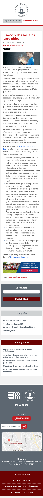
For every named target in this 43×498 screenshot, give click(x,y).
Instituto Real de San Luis (13, 45)
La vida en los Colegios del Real (18, 327)
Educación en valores (18, 277)
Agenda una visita (13, 21)
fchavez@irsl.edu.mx (19, 257)
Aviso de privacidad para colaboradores (21, 486)
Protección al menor (21, 481)
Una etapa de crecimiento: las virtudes (20, 366)
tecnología (9, 331)
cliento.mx (28, 492)
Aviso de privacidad (21, 475)
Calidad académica (13, 324)
